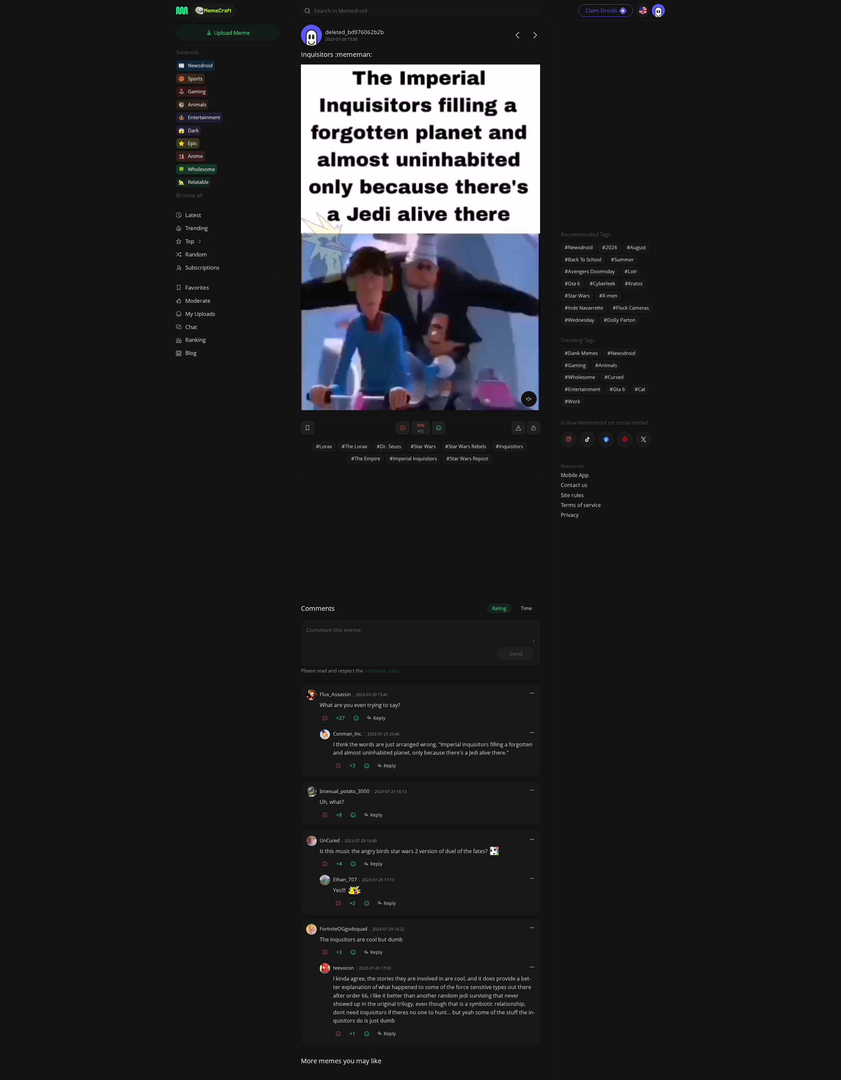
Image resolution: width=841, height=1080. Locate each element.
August (638, 247)
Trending (196, 228)
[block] (533, 427)
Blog (190, 353)
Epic (187, 143)
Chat (191, 327)
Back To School (585, 259)
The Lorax (356, 446)
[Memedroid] (182, 10)
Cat (641, 389)
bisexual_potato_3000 (344, 791)
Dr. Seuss (390, 446)
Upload (231, 32)
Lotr (632, 271)
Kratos (635, 283)
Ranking (195, 339)
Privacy (570, 514)
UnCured (329, 840)
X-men (609, 295)
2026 (611, 247)
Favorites (197, 287)
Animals (192, 104)
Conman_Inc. (348, 733)
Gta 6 (574, 283)
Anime (190, 156)
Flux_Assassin (335, 694)
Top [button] (190, 241)
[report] (518, 427)
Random (196, 254)
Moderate (198, 300)
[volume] (529, 399)
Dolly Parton (621, 320)
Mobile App (575, 475)
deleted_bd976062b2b (354, 32)
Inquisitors (511, 446)
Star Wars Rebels (467, 446)
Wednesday (581, 320)
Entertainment (199, 117)
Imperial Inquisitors (415, 458)
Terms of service (581, 505)
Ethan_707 (345, 879)
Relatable (193, 182)
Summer (624, 259)
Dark (188, 130)
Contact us (574, 485)
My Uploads (200, 314)
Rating (499, 608)
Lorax (325, 446)
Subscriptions (202, 267)
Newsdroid (195, 65)
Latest (193, 215)
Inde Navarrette (585, 307)
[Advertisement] (610, 123)
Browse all (189, 195)
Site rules (572, 495)
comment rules (381, 670)
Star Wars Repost (469, 458)
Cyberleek (604, 283)
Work (574, 401)
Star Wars (425, 446)
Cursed (616, 377)
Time (526, 608)
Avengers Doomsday (591, 271)
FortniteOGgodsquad (343, 928)
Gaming (192, 91)
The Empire (367, 458)
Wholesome (196, 169)
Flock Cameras (632, 307)
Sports (190, 78)
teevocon (343, 967)
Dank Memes (583, 353)
